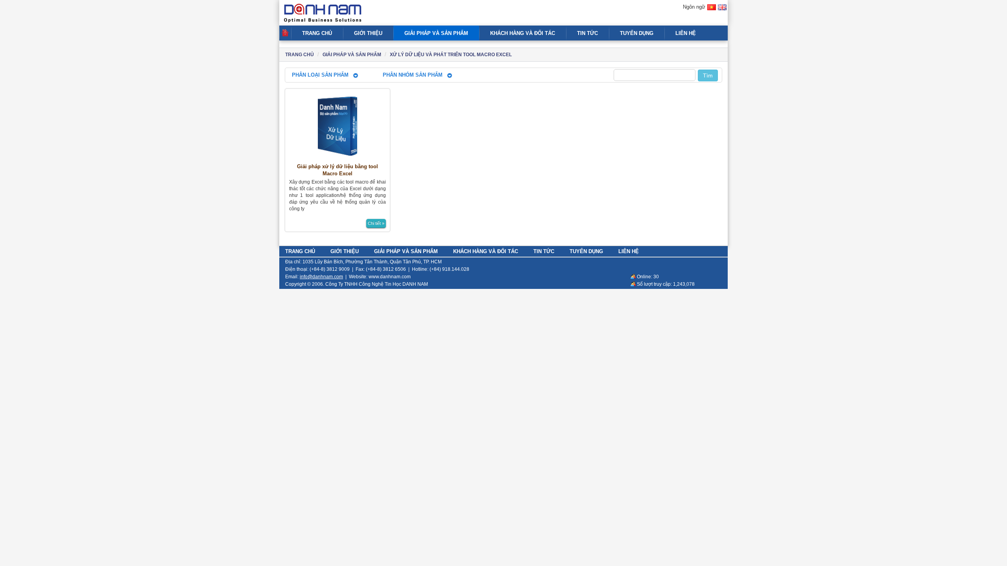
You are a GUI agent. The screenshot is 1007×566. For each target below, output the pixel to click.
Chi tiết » (376, 223)
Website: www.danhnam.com (380, 276)
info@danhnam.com (321, 276)
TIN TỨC (587, 33)
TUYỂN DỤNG (636, 33)
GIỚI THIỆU (368, 33)
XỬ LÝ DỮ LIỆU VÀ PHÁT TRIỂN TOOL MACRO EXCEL (451, 54)
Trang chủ (299, 54)
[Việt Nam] (711, 11)
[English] (722, 11)
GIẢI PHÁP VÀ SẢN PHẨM (436, 33)
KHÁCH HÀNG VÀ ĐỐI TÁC (522, 33)
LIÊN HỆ (685, 33)
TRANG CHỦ (317, 33)
